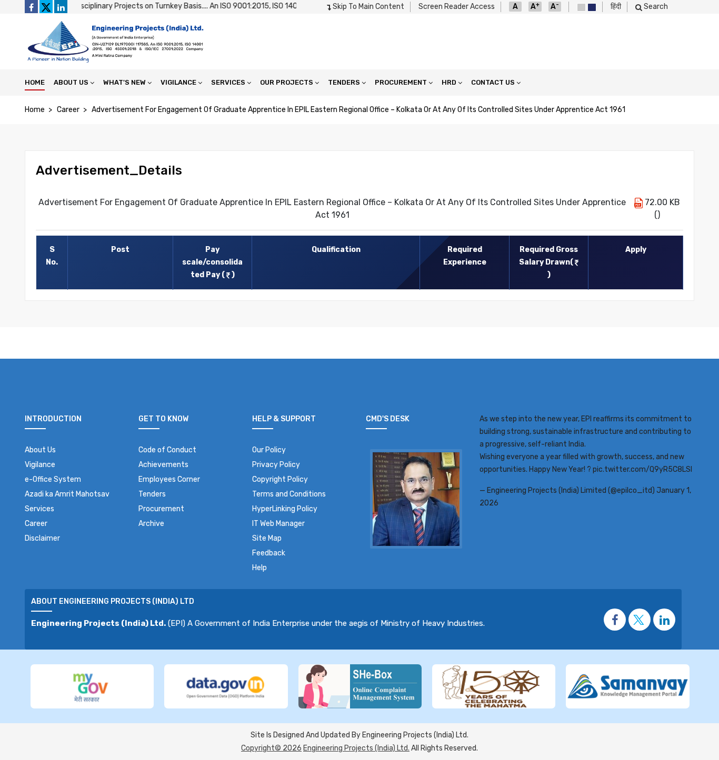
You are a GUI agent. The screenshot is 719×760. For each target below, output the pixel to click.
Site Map (267, 538)
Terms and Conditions (289, 494)
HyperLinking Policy (284, 508)
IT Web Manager (278, 523)
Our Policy (269, 449)
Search (655, 6)
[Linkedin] (60, 6)
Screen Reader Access (456, 6)
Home (35, 82)
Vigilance (178, 82)
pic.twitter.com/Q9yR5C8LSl (642, 469)
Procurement (401, 82)
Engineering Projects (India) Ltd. (356, 748)
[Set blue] (591, 7)
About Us (71, 82)
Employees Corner (169, 479)
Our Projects (286, 82)
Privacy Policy (276, 464)
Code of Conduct (167, 449)
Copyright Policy (280, 479)
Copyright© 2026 (271, 748)
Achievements (163, 464)
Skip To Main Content (367, 6)
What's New (124, 82)
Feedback (268, 553)
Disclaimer (42, 538)
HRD (449, 82)
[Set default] (581, 7)
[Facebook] (31, 6)
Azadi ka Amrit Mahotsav (67, 494)
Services (228, 82)
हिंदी (616, 6)
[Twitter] (46, 6)
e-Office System (53, 479)
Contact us (493, 82)
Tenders (344, 82)
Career (68, 109)
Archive (151, 523)
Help (259, 567)
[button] (639, 620)
